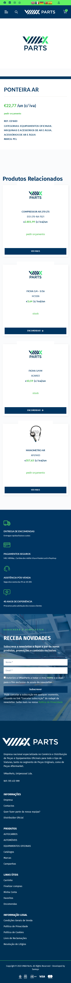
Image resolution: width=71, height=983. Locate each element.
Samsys (35, 969)
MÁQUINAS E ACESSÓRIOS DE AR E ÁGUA (28, 130)
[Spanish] (50, 2)
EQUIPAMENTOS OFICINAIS (36, 126)
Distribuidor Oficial (13, 817)
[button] (6, 12)
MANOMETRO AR (35, 450)
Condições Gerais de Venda (18, 920)
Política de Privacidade (50, 702)
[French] (37, 2)
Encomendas (10, 904)
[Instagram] (15, 2)
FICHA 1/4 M (35, 370)
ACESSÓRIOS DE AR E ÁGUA (20, 134)
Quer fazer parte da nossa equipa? (22, 811)
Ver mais (35, 251)
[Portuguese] (46, 2)
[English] (33, 2)
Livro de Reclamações (15, 938)
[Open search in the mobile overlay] (16, 12)
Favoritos (8, 898)
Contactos (9, 805)
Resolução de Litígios (15, 944)
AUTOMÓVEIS (10, 840)
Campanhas (10, 863)
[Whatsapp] (19, 2)
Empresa (8, 800)
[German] (42, 2)
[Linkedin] (10, 2)
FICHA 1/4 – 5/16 (36, 291)
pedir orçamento (12, 113)
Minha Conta (10, 892)
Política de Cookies (14, 932)
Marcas (7, 858)
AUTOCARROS (11, 834)
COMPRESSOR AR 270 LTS (36, 211)
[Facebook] (5, 2)
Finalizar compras (13, 886)
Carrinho (8, 880)
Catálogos (9, 852)
